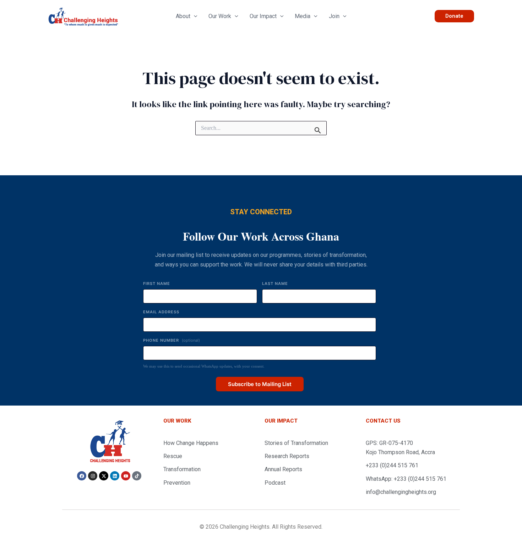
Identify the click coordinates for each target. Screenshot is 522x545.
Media (302, 16)
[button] (193, 16)
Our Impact (263, 16)
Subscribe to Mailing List (260, 384)
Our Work (219, 16)
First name (156, 283)
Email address (161, 311)
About (183, 16)
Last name (275, 283)
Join (334, 16)
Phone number (171, 340)
